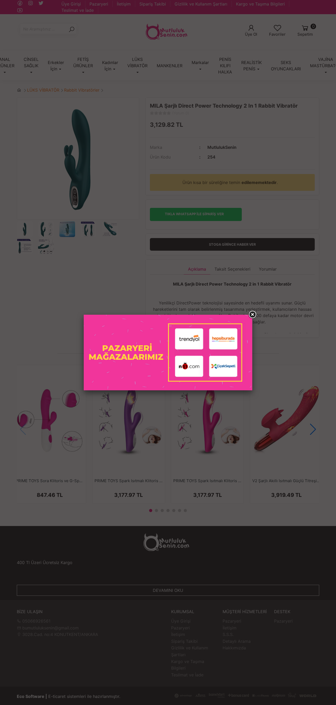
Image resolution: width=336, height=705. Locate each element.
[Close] (252, 314)
